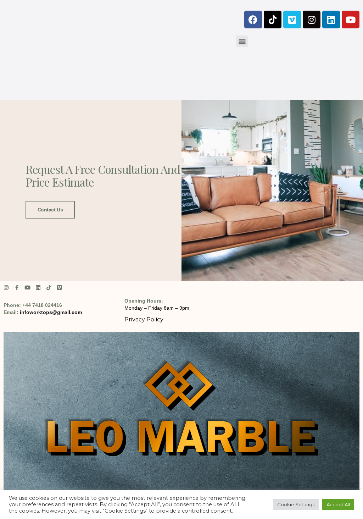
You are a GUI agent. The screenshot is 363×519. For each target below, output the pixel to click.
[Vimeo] (292, 19)
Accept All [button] (338, 504)
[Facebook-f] (16, 287)
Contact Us (50, 209)
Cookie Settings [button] (295, 504)
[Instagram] (311, 19)
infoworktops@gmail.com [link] (51, 312)
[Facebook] (253, 19)
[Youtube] (350, 19)
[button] (242, 41)
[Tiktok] (272, 19)
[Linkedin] (331, 19)
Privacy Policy (143, 319)
